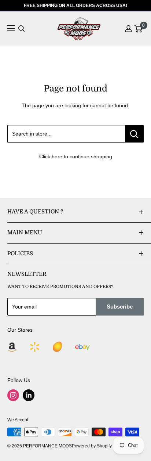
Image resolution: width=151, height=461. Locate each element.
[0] (138, 28)
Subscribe (120, 306)
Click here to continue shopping (75, 156)
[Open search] (21, 28)
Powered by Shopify (92, 446)
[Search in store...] (134, 134)
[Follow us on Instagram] (13, 395)
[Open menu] (11, 28)
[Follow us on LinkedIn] (28, 395)
